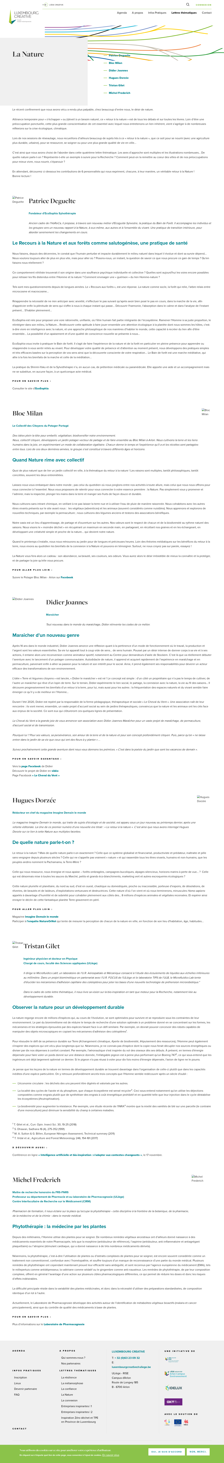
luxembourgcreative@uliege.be (131, 1367)
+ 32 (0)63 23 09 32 (127, 1358)
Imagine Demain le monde (41, 916)
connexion (204, 5)
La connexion (69, 1400)
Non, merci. (198, 1452)
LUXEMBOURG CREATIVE (23, 17)
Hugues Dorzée (119, 78)
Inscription (20, 1377)
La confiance (69, 1389)
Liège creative (56, 5)
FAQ (16, 1394)
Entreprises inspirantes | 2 (76, 1412)
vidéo (55, 771)
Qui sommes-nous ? (73, 1358)
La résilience (69, 1377)
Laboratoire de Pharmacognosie (64, 1324)
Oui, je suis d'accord (166, 1452)
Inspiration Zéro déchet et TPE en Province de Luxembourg (79, 1420)
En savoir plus (110, 1455)
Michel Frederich (119, 93)
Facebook (67, 577)
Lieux (17, 1383)
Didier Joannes (118, 70)
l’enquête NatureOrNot (41, 921)
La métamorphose (72, 1383)
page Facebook (31, 766)
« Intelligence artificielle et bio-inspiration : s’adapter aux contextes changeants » (90, 1155)
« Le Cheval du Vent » (46, 775)
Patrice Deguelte (119, 55)
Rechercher (189, 5)
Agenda (122, 13)
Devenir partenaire (25, 1389)
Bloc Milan (115, 63)
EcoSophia (42, 388)
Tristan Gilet (116, 85)
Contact (207, 13)
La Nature (67, 1394)
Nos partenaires (70, 1363)
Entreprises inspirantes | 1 (76, 1406)
